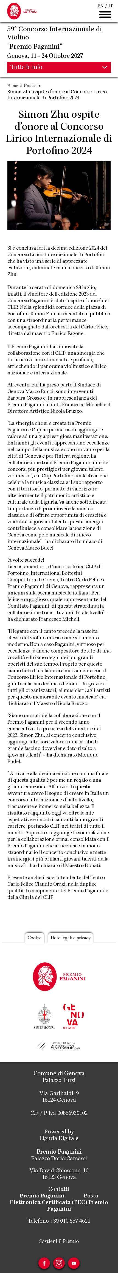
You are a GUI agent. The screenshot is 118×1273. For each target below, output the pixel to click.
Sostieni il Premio (59, 1242)
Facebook (44, 1263)
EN (100, 6)
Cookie (34, 938)
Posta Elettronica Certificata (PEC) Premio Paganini (59, 1203)
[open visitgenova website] (73, 1016)
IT (110, 6)
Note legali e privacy (70, 938)
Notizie (30, 86)
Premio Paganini (42, 1196)
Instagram (59, 1263)
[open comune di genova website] (44, 1016)
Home (12, 86)
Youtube (74, 1263)
